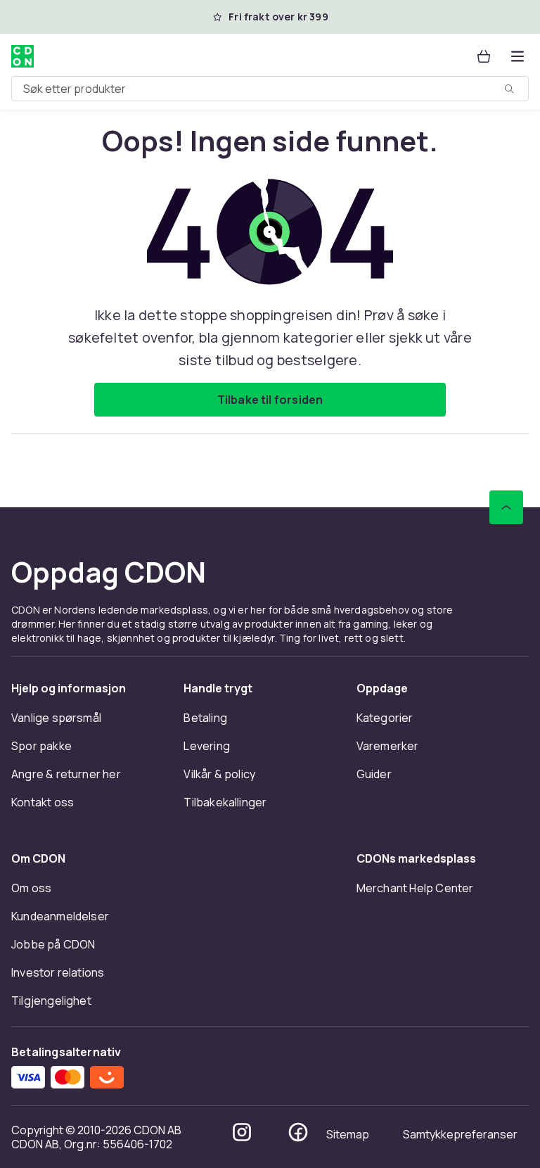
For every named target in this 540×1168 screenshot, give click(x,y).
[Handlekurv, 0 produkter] (484, 56)
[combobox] (270, 88)
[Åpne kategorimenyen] (517, 56)
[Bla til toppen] (506, 507)
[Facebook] (298, 1132)
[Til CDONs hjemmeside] (22, 56)
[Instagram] (241, 1132)
